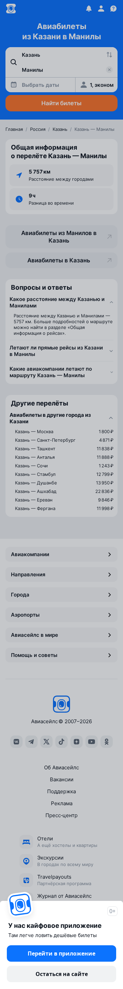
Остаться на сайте (62, 974)
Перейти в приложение (61, 953)
